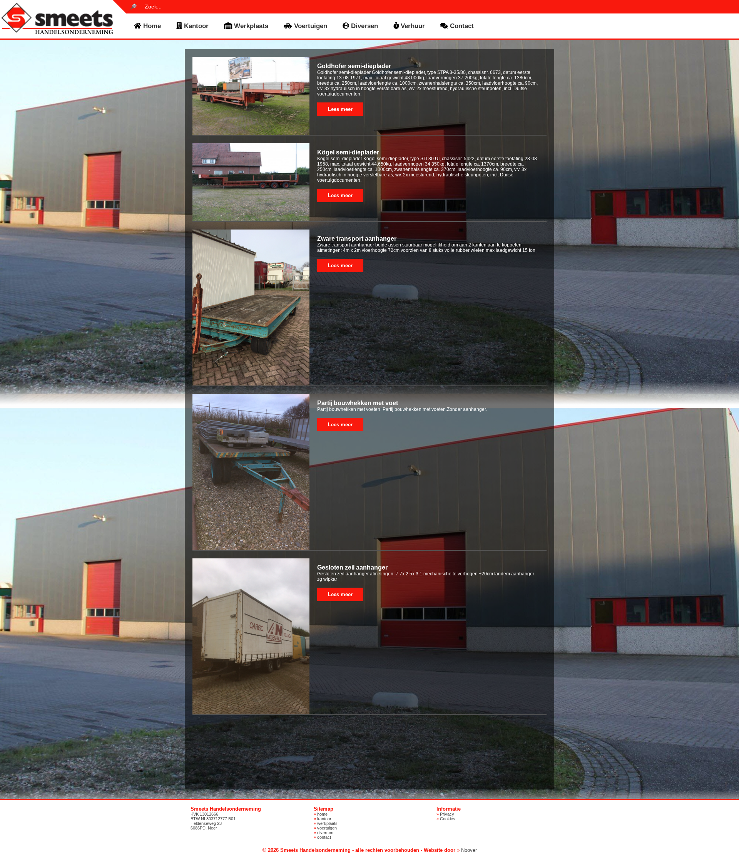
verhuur (412, 26)
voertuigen (309, 26)
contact (461, 26)
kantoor (195, 26)
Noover (469, 850)
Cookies (447, 818)
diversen (363, 26)
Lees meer (340, 109)
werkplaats (250, 26)
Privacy (447, 814)
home (151, 26)
